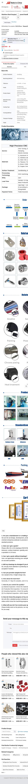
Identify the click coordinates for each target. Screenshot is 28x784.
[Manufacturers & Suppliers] (14, 2)
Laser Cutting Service (21, 737)
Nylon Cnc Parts (21, 769)
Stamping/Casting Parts (7, 740)
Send (15, 645)
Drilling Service (6, 755)
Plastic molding (5, 737)
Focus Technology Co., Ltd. (19, 778)
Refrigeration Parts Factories (10, 762)
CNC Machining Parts (7, 734)
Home (3, 11)
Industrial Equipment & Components (13, 11)
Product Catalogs (23, 731)
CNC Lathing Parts (20, 734)
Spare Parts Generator (8, 769)
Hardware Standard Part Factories (11, 766)
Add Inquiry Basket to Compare (10, 58)
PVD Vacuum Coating (21, 740)
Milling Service (16, 755)
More (3, 772)
